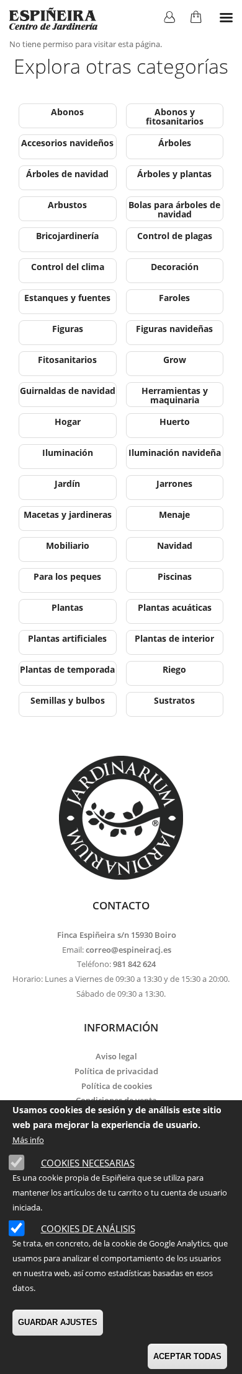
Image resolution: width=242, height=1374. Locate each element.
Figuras (67, 329)
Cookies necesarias (88, 1163)
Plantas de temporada (67, 669)
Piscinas (175, 576)
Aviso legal (116, 1056)
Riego (174, 669)
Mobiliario (67, 545)
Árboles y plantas (174, 174)
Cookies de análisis (88, 1228)
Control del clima (67, 267)
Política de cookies (116, 1086)
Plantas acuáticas (175, 607)
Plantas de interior (174, 638)
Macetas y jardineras (68, 514)
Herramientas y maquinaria (174, 395)
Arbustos (67, 205)
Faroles (174, 298)
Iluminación (67, 452)
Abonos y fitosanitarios (175, 116)
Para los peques (67, 576)
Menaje (174, 514)
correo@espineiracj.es (128, 949)
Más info (28, 1139)
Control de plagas (174, 236)
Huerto (174, 421)
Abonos (67, 112)
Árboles (174, 143)
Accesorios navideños (67, 143)
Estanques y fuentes (67, 298)
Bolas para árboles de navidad (174, 209)
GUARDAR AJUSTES (57, 1322)
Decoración (175, 267)
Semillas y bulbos (67, 700)
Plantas (67, 607)
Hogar (68, 421)
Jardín (67, 483)
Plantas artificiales (67, 638)
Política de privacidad (116, 1071)
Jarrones (174, 483)
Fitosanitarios (67, 359)
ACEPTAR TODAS (187, 1356)
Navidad (174, 545)
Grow (174, 359)
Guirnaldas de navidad (67, 390)
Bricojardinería (67, 236)
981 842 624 (134, 963)
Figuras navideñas (174, 329)
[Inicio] (53, 18)
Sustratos (174, 700)
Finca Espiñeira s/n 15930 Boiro (116, 934)
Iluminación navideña (174, 452)
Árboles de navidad (67, 174)
